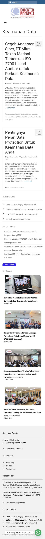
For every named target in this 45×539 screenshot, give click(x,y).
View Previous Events (14, 449)
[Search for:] (22, 2)
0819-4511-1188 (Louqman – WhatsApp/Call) (24, 209)
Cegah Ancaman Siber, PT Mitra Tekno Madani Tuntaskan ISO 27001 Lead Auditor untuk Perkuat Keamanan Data (22, 374)
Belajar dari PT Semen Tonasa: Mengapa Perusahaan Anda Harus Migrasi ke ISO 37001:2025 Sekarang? (20, 336)
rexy (9, 83)
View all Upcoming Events (16, 443)
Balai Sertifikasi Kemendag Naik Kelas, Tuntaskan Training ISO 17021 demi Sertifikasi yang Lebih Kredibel (22, 412)
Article (30, 157)
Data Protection (10, 187)
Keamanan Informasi (10, 117)
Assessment (11, 469)
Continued (11, 108)
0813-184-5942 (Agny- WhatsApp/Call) (21, 205)
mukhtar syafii (12, 157)
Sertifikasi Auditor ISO (35, 117)
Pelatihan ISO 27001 (22, 117)
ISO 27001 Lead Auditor (21, 114)
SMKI (6, 119)
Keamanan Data (33, 114)
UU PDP (11, 119)
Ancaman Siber (10, 114)
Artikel (35, 157)
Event (23, 83)
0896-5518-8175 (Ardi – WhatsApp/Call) (21, 214)
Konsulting (10, 463)
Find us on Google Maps (15, 503)
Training (9, 466)
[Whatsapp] (38, 532)
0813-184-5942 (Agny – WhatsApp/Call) (21, 517)
